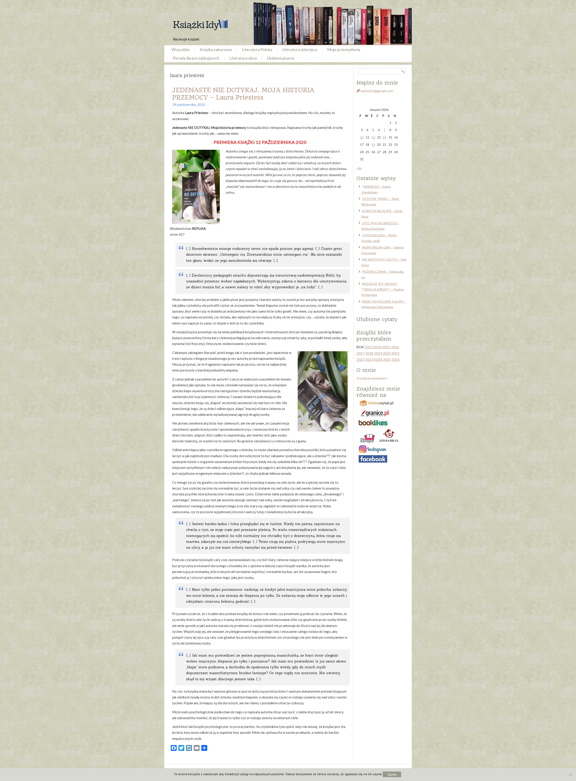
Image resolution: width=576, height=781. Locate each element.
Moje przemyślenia (343, 49)
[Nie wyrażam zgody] (570, 774)
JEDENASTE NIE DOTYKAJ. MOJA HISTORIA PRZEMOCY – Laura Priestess (243, 93)
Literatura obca (243, 58)
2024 (378, 359)
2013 (369, 347)
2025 (387, 359)
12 (373, 137)
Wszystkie (180, 49)
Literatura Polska (257, 49)
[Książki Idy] (200, 25)
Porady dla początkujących (196, 58)
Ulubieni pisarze (281, 58)
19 (373, 144)
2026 (396, 359)
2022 (360, 359)
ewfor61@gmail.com (376, 91)
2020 (387, 353)
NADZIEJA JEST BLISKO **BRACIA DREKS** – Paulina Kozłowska (382, 289)
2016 (395, 347)
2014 (378, 347)
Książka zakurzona (216, 49)
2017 (360, 353)
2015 (386, 347)
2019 (378, 353)
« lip (359, 168)
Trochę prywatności (371, 378)
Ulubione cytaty (376, 319)
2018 (369, 353)
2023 (369, 359)
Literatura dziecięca (299, 49)
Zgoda (391, 774)
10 (362, 137)
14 (384, 137)
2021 (396, 353)
